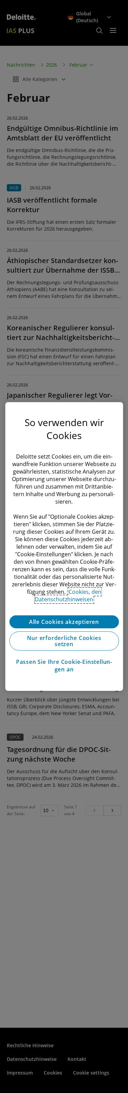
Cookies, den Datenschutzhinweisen (68, 595)
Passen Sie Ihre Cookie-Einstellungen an (64, 665)
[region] (64, 546)
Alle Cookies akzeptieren (64, 622)
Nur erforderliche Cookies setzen (64, 641)
